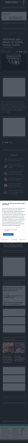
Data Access (14, 239)
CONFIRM (8, 234)
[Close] (25, 203)
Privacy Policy (22, 239)
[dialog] (14, 221)
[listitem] (14, 230)
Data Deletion (5, 239)
